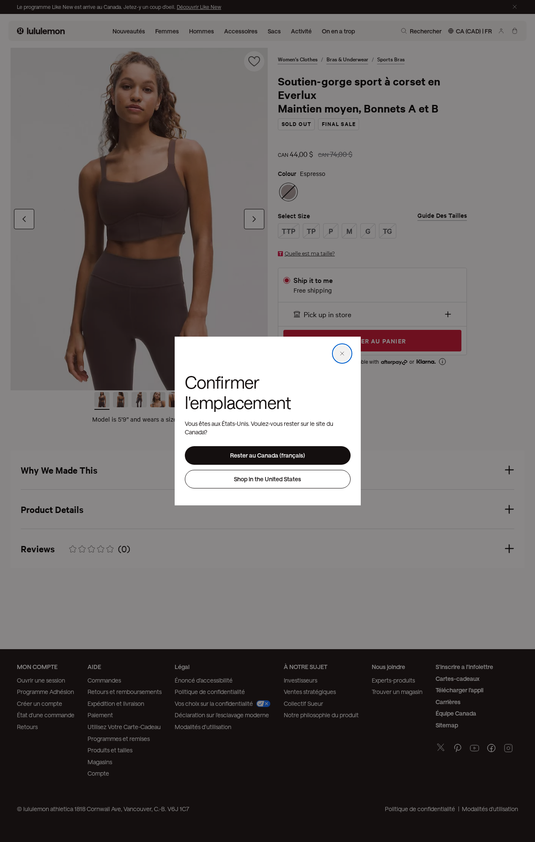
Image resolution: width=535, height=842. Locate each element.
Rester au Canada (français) (267, 455)
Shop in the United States (267, 479)
